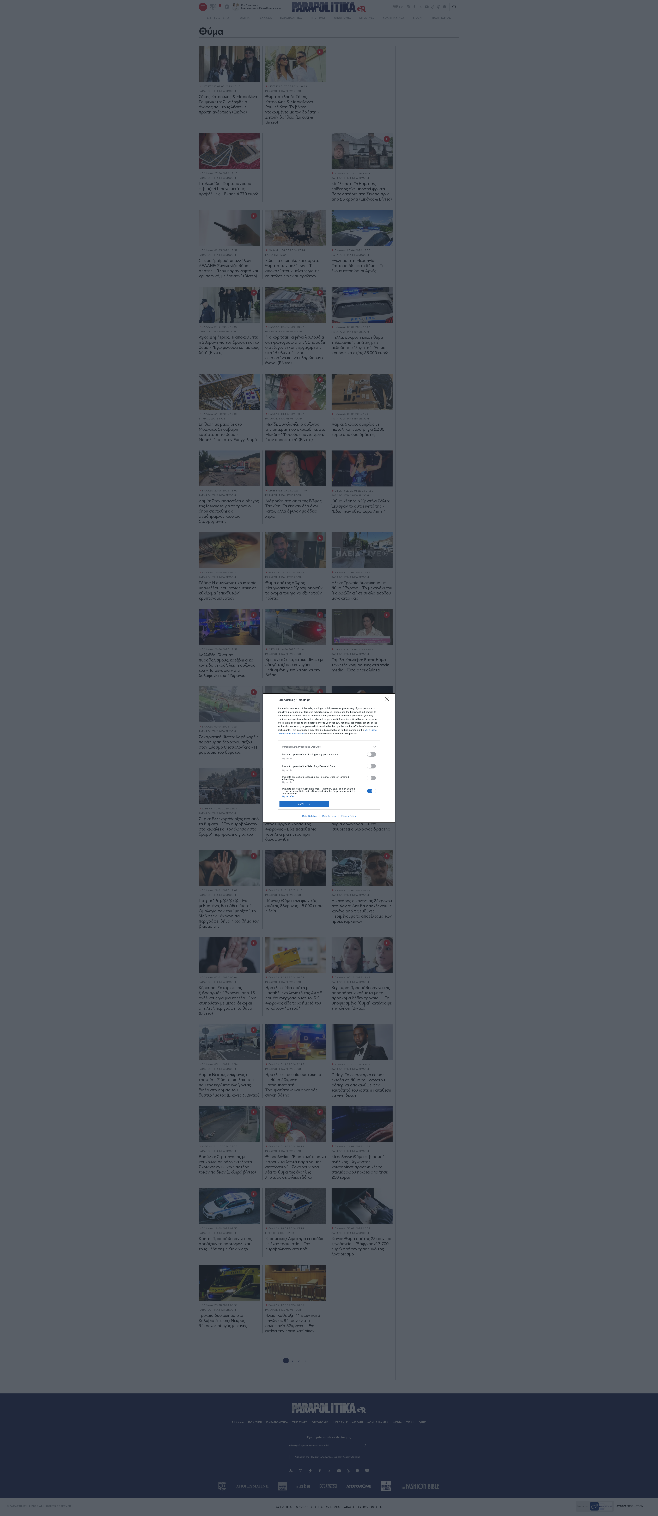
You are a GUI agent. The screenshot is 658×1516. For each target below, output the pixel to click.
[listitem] (329, 747)
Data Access (329, 816)
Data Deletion (309, 816)
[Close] (388, 700)
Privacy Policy (348, 816)
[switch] (371, 754)
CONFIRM (304, 804)
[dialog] (329, 758)
